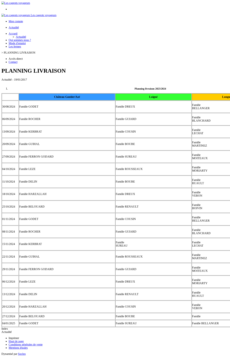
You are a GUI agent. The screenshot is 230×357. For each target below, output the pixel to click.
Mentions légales (18, 347)
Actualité (14, 27)
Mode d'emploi (17, 43)
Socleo (22, 353)
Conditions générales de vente (26, 344)
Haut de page (16, 341)
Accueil (13, 33)
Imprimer (14, 338)
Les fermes (15, 46)
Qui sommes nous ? (20, 40)
